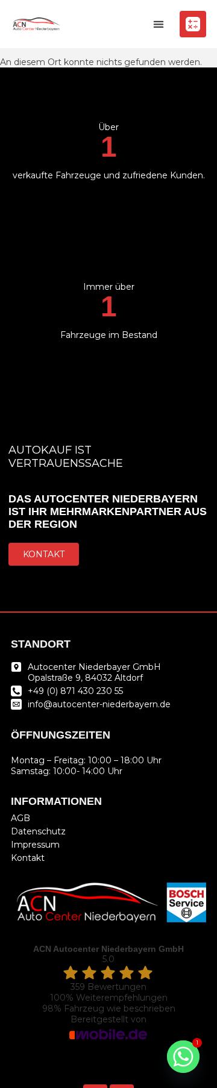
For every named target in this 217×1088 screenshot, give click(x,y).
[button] (158, 24)
